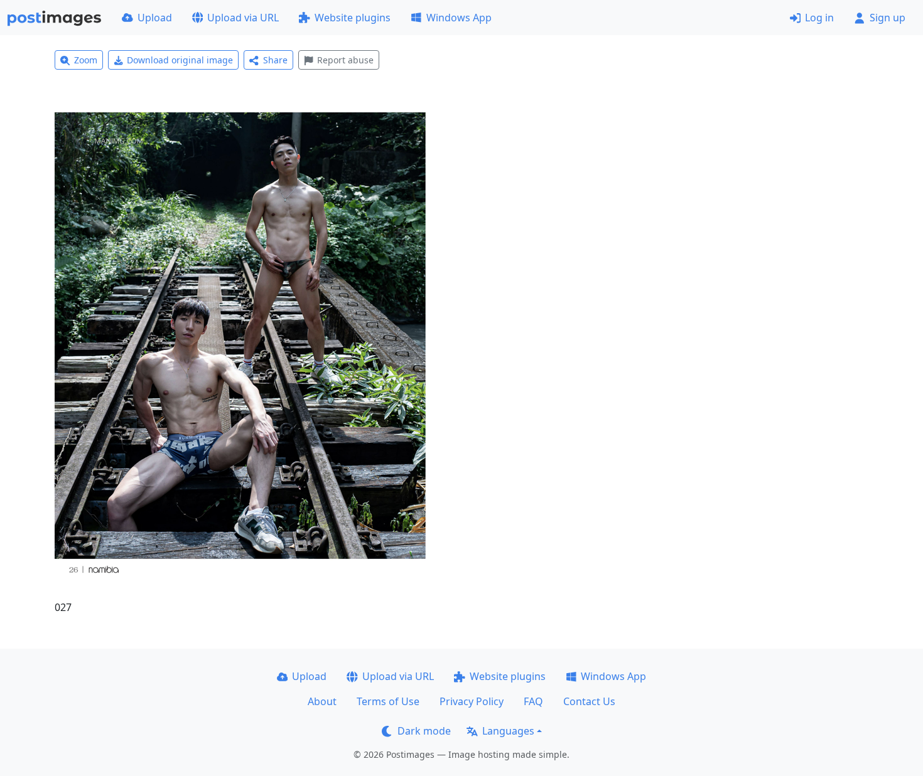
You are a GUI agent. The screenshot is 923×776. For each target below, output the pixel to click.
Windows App (459, 17)
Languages (508, 731)
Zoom (85, 60)
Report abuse (345, 60)
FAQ (533, 701)
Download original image (180, 60)
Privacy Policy (472, 701)
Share (275, 60)
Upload (155, 17)
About (322, 701)
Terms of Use (388, 701)
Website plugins (353, 17)
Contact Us (589, 701)
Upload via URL (243, 17)
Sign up (887, 17)
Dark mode (424, 731)
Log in (819, 17)
